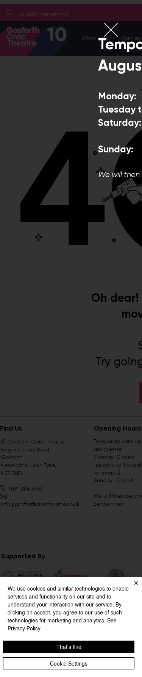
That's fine (68, 646)
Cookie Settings (68, 663)
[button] (111, 30)
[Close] (131, 587)
